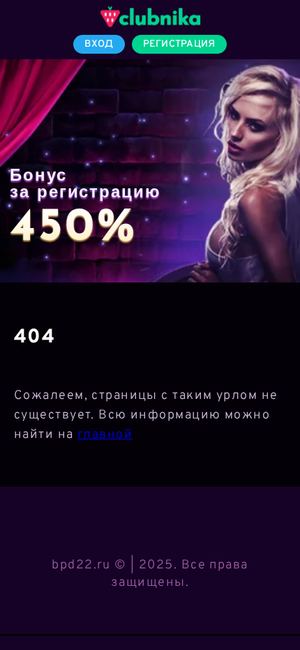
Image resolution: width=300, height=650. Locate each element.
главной (105, 435)
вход (98, 44)
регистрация (179, 44)
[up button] (269, 603)
